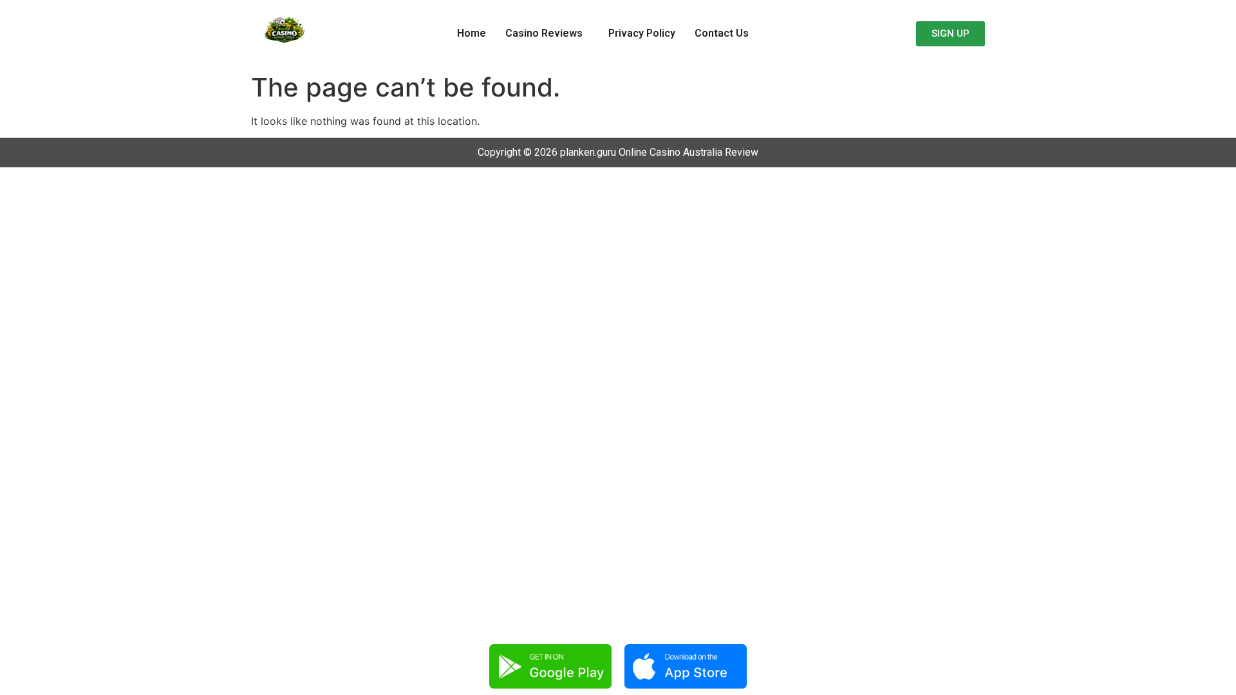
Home (471, 33)
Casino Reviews (544, 33)
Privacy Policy (641, 33)
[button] (547, 33)
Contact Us (722, 33)
